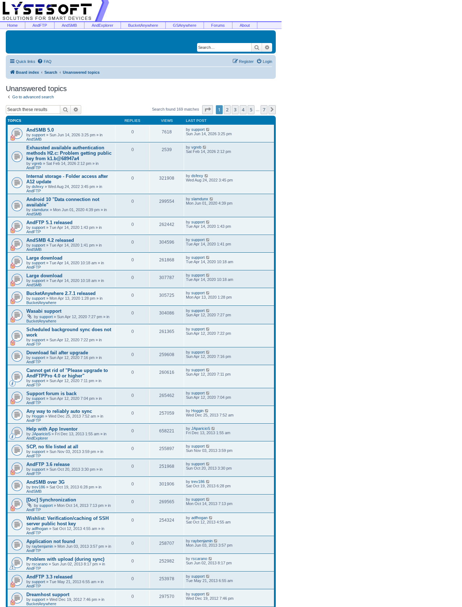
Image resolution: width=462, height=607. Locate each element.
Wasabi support (43, 311)
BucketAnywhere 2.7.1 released (61, 293)
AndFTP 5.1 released (49, 222)
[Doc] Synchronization (51, 500)
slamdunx (40, 210)
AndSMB (69, 25)
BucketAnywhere (143, 25)
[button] (207, 109)
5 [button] (251, 109)
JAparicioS (41, 434)
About (245, 25)
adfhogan (40, 528)
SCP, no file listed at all (52, 446)
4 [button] (243, 109)
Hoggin (38, 416)
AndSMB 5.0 (40, 130)
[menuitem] (44, 61)
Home (12, 25)
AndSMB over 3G (45, 482)
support (38, 135)
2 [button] (227, 109)
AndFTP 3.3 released (49, 577)
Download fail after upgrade (57, 352)
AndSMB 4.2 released (50, 240)
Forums (218, 25)
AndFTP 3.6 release (48, 464)
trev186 (38, 487)
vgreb (37, 163)
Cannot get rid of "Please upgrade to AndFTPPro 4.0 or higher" (67, 373)
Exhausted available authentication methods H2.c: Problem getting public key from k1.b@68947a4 (69, 153)
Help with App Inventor (52, 429)
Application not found (50, 541)
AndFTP (39, 25)
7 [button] (264, 109)
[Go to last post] (208, 129)
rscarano (40, 564)
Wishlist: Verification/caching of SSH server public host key (67, 521)
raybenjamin (42, 546)
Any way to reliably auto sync (59, 411)
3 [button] (235, 109)
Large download (44, 258)
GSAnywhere (184, 25)
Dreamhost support (47, 594)
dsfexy (38, 186)
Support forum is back (51, 393)
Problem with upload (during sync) (65, 559)
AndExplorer (102, 25)
